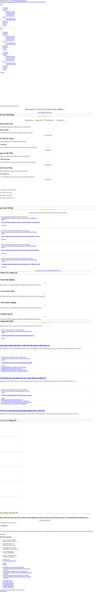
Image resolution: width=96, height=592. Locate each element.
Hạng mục (3, 225)
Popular (5, 563)
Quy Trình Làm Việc (8, 582)
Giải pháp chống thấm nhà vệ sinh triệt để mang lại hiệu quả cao (16, 331)
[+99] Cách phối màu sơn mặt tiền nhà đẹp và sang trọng (16, 568)
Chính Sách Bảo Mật (8, 584)
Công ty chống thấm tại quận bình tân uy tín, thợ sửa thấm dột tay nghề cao (19, 232)
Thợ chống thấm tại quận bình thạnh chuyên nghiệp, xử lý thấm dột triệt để (19, 259)
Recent (4, 564)
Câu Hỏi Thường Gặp (8, 587)
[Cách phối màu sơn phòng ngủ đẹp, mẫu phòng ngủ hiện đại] (13, 367)
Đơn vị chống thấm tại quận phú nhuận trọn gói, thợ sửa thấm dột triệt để (18, 246)
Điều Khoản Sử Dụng (8, 583)
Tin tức (3, 338)
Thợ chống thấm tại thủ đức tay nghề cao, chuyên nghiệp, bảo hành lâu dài (19, 218)
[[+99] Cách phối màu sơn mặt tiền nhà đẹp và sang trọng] (13, 567)
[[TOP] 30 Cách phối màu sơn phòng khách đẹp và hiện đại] (11, 399)
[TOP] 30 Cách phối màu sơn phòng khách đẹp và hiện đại (15, 391)
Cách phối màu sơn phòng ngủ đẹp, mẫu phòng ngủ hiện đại (15, 358)
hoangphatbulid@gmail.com (20, 0)
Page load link (3, 591)
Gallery (3, 219)
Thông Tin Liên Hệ (7, 580)
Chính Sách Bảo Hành (8, 586)
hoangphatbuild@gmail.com (9, 560)
